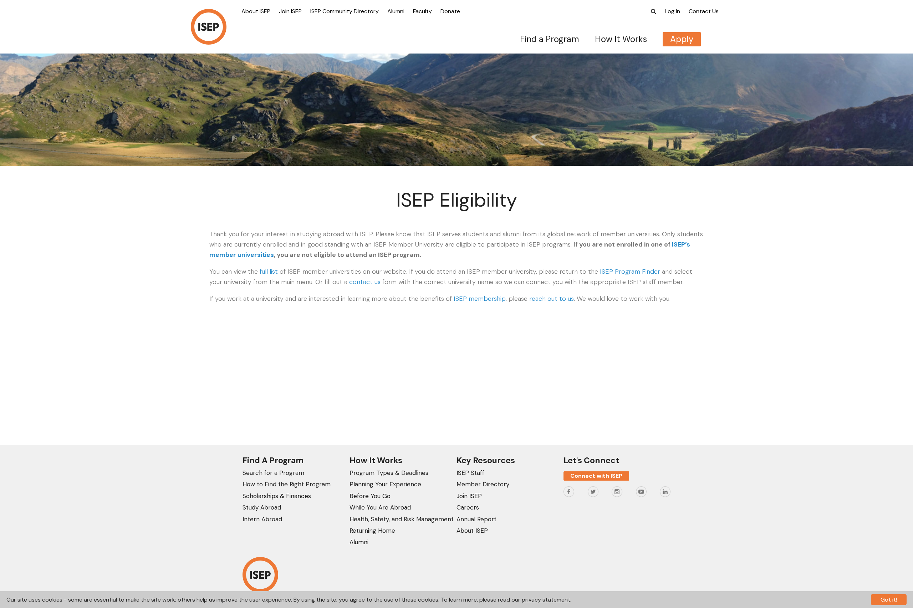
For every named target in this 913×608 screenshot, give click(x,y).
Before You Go (370, 496)
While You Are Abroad (380, 507)
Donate (450, 11)
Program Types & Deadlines (389, 473)
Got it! (889, 599)
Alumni (395, 11)
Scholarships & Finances (277, 496)
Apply (681, 39)
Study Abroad (262, 507)
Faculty (422, 11)
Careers (467, 507)
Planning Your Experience (385, 484)
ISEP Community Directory (344, 11)
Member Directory (482, 484)
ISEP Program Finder (630, 271)
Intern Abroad (262, 519)
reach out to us (551, 298)
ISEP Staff (470, 473)
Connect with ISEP (596, 476)
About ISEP (255, 11)
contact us (365, 282)
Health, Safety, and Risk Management (402, 519)
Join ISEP (290, 11)
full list (269, 271)
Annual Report (476, 519)
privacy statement (546, 599)
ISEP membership (480, 298)
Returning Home (372, 530)
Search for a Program (273, 473)
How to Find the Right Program (287, 484)
